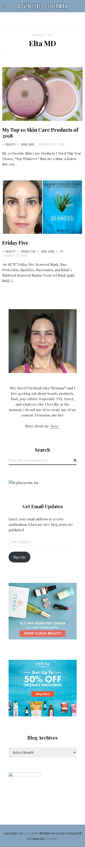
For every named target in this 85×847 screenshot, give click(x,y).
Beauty (11, 144)
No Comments (55, 121)
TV (61, 251)
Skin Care (27, 144)
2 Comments (55, 234)
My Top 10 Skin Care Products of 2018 (40, 132)
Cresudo (32, 833)
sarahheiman (33, 121)
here (54, 426)
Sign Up (19, 557)
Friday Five (15, 242)
